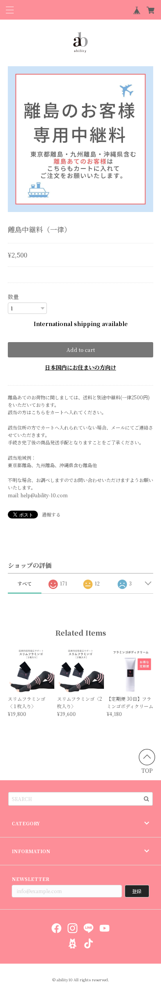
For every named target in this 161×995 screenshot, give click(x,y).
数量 (13, 297)
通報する (51, 514)
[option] (80, 139)
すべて (25, 583)
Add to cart (80, 349)
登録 (136, 891)
